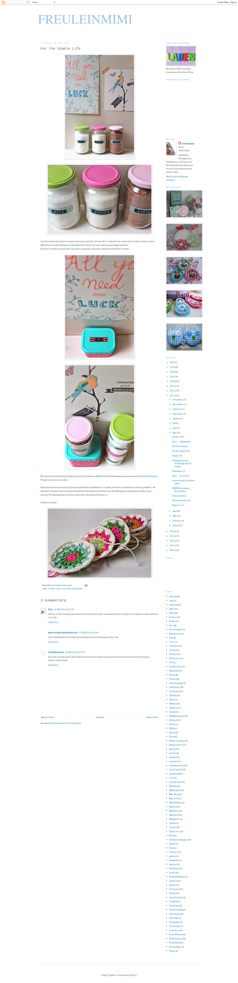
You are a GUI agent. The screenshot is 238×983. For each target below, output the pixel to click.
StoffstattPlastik (176, 876)
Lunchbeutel (175, 781)
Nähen (172, 806)
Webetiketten (175, 934)
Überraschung (176, 909)
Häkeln (172, 703)
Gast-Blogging (176, 682)
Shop (171, 847)
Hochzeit (173, 719)
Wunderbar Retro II (181, 500)
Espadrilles (174, 670)
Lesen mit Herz (179, 495)
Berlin (172, 621)
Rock (171, 835)
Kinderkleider (175, 744)
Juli (174, 423)
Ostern (172, 827)
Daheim (172, 654)
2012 (172, 540)
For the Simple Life (181, 450)
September (178, 413)
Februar (177, 520)
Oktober (177, 409)
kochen (172, 752)
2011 (172, 545)
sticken (172, 864)
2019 (172, 376)
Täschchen (174, 889)
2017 (172, 385)
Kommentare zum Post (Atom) (66, 723)
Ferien (58, 588)
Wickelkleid (175, 942)
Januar (176, 525)
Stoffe (172, 872)
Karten (172, 732)
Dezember (178, 399)
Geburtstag (174, 687)
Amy (171, 600)
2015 (172, 395)
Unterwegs (66, 588)
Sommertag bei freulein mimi (183, 482)
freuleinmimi (59, 585)
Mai (174, 432)
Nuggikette (174, 818)
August (176, 418)
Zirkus (172, 950)
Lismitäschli (174, 773)
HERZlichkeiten (176, 715)
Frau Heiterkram (56, 652)
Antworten (53, 622)
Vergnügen (174, 922)
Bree (50, 609)
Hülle (171, 728)
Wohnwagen (77, 588)
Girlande (173, 695)
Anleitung (173, 604)
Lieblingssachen (176, 765)
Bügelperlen (175, 633)
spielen (172, 856)
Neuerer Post (47, 717)
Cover (172, 641)
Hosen (172, 724)
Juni (174, 427)
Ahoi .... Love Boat (180, 475)
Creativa (173, 650)
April (175, 511)
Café (171, 637)
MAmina (173, 785)
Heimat (172, 711)
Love (171, 777)
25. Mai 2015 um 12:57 (75, 652)
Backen (172, 617)
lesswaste (173, 761)
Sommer (173, 851)
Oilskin (172, 823)
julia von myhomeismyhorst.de (63, 632)
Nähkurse (173, 810)
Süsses (172, 884)
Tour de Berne (176, 897)
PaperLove (174, 831)
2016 (172, 390)
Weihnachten (175, 938)
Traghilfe (173, 901)
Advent (172, 596)
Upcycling (174, 917)
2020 (172, 371)
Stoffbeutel (174, 868)
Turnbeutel (174, 905)
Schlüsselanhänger (178, 839)
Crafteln (51, 588)
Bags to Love (178, 505)
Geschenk (174, 691)
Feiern (172, 674)
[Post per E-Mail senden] (85, 585)
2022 (172, 362)
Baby (171, 612)
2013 (172, 535)
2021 (172, 367)
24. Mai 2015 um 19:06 (64, 609)
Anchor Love (178, 436)
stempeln (173, 860)
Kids (171, 736)
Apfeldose (76, 248)
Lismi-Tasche (175, 769)
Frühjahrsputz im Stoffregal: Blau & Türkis (181, 463)
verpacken (174, 930)
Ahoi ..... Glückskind (181, 441)
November (178, 404)
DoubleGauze (175, 666)
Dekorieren (174, 658)
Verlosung (174, 926)
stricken (173, 880)
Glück (172, 699)
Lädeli (172, 757)
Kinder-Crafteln (176, 740)
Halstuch (173, 707)
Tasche (172, 893)
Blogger (133, 975)
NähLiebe (173, 814)
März (175, 515)
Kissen (172, 748)
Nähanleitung (175, 802)
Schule (172, 843)
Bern (171, 625)
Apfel (171, 608)
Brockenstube (175, 629)
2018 (172, 381)
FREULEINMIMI (85, 18)
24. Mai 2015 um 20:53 (89, 632)
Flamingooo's (178, 470)
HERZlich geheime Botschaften (181, 489)
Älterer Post (152, 717)
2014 (172, 531)
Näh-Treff (174, 798)
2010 (172, 550)
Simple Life (177, 455)
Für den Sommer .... (181, 446)
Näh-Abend (174, 794)
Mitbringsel (174, 790)
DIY (171, 662)
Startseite (100, 717)
